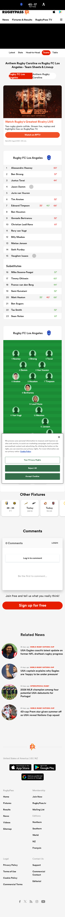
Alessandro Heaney (21, 167)
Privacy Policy (10, 865)
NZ (34, 841)
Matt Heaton (18, 297)
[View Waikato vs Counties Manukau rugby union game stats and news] (49, 508)
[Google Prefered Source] (32, 777)
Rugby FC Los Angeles (17, 76)
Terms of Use (9, 871)
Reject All (32, 468)
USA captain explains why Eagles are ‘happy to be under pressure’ (40, 671)
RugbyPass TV (43, 19)
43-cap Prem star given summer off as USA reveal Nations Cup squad (41, 712)
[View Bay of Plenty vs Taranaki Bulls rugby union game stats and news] (10, 508)
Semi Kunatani (19, 291)
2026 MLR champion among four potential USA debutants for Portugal (40, 691)
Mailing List (38, 809)
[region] (32, 458)
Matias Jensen (19, 243)
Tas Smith (16, 309)
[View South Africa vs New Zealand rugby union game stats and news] (30, 508)
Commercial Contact (38, 873)
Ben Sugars (17, 303)
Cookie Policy (10, 877)
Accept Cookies (32, 476)
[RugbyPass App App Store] (20, 767)
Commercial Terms (12, 884)
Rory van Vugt (19, 230)
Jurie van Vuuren (20, 193)
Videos (6, 822)
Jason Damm (18, 186)
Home (6, 796)
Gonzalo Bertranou (21, 218)
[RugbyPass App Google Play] (45, 767)
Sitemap (7, 828)
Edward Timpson (20, 205)
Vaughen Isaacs (19, 255)
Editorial (36, 881)
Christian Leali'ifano (22, 224)
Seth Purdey (18, 249)
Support (36, 865)
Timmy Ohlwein (19, 278)
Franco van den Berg (22, 284)
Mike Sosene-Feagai (22, 272)
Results (6, 809)
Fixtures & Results (22, 19)
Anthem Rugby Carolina (41, 76)
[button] (61, 19)
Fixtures (7, 803)
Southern (37, 828)
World (35, 835)
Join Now (37, 796)
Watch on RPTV (33, 134)
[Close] (59, 437)
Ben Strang (17, 174)
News (5, 19)
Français (36, 847)
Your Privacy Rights (32, 460)
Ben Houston (18, 211)
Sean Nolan (17, 316)
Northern (37, 822)
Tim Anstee (17, 199)
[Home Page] (15, 12)
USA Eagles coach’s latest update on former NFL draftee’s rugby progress (42, 650)
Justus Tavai (18, 180)
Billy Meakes (18, 237)
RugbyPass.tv (39, 803)
